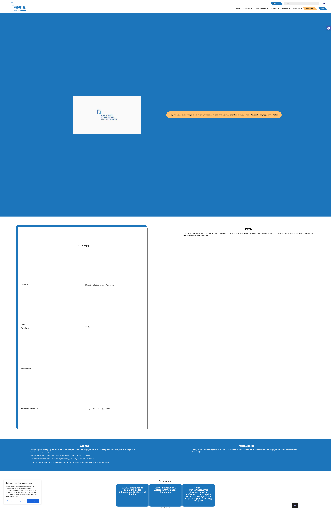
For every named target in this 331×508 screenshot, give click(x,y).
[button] (329, 28)
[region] (22, 492)
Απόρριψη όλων (21, 501)
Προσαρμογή (10, 501)
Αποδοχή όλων (33, 501)
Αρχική (238, 8)
